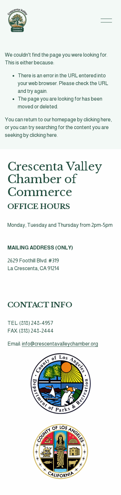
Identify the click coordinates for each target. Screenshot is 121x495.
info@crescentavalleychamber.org (60, 343)
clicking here (97, 119)
